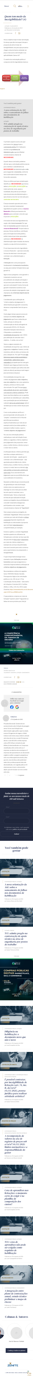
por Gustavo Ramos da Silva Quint (13, 901)
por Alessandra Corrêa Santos (12, 30)
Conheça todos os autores (16, 1350)
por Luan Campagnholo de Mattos (13, 1258)
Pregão (12, 930)
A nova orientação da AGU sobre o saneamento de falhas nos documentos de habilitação (16, 113)
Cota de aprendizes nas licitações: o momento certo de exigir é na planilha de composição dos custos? (16, 1197)
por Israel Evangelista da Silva (12, 1045)
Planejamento (14, 26)
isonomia (13, 672)
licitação (18, 672)
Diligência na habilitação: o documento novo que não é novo (15, 1035)
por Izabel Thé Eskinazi (10, 1307)
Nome (7, 807)
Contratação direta (10, 1074)
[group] (16, 1334)
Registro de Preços (22, 1133)
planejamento (26, 672)
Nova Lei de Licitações (10, 1076)
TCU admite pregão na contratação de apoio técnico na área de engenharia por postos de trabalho (16, 127)
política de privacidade (20, 829)
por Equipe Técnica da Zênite (12, 950)
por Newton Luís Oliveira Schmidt (13, 1158)
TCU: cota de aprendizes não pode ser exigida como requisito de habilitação (15, 1247)
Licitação (7, 26)
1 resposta (21, 775)
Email (7, 817)
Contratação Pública (9, 107)
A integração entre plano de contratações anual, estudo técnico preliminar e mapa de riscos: (16, 1296)
